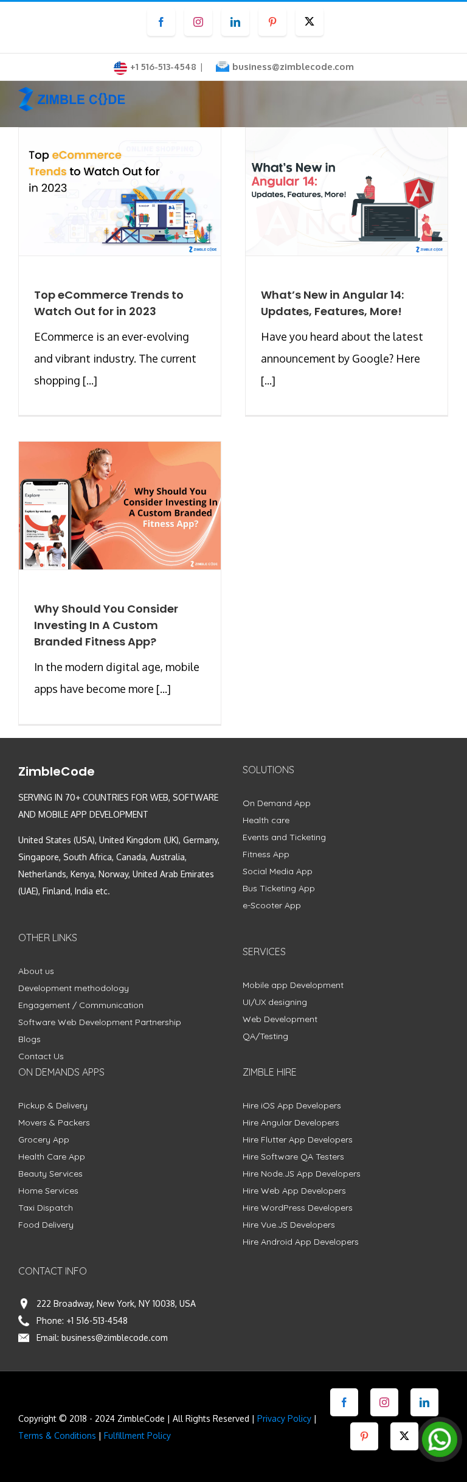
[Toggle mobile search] (418, 99)
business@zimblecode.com (293, 66)
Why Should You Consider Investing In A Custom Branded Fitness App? (106, 625)
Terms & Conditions (57, 1435)
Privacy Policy (284, 1418)
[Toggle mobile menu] (442, 99)
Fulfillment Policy (137, 1435)
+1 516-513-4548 (97, 1320)
